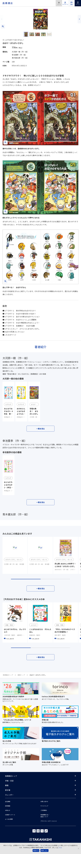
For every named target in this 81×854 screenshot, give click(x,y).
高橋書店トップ (11, 776)
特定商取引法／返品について (44, 815)
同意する (36, 850)
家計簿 (7, 790)
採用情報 (7, 806)
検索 (71, 4)
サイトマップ (44, 806)
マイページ (65, 3)
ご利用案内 (43, 810)
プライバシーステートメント (48, 821)
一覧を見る (40, 428)
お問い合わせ (44, 801)
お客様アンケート (10, 815)
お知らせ (7, 810)
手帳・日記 (9, 780)
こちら (60, 847)
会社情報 (7, 801)
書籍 (6, 785)
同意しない (44, 850)
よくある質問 (9, 819)
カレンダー (9, 795)
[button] (1, 19)
